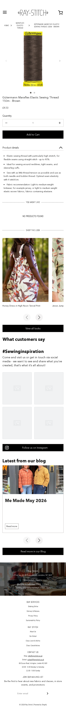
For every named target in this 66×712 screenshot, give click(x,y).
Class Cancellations (33, 645)
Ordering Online (33, 606)
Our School (33, 636)
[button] (6, 61)
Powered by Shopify (40, 704)
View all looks (33, 328)
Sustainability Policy (33, 620)
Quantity (7, 115)
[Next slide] (39, 317)
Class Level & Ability (33, 641)
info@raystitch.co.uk (35, 656)
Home (6, 25)
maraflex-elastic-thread (20, 25)
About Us (33, 631)
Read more (11, 526)
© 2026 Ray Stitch (25, 704)
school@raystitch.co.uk (35, 659)
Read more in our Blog (33, 551)
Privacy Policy (33, 616)
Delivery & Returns (33, 611)
